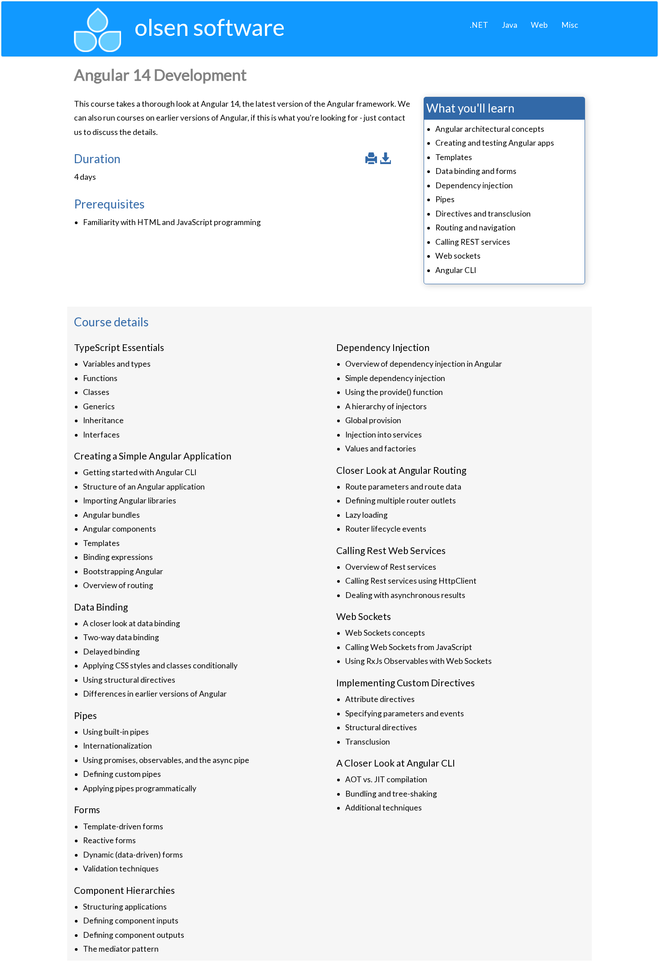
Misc (569, 25)
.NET (479, 25)
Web (539, 25)
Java (509, 25)
